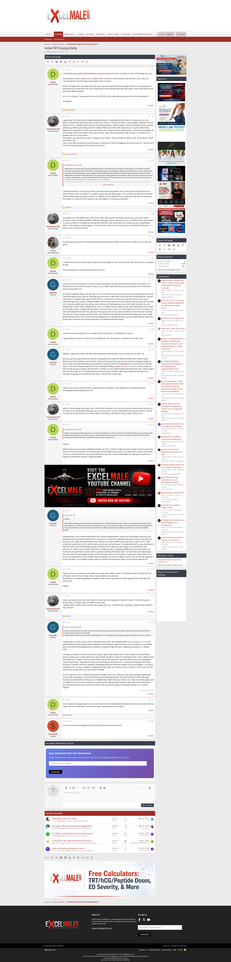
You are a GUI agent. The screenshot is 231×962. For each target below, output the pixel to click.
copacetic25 (56, 843)
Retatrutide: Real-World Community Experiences (171, 437)
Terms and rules (154, 950)
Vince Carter (145, 828)
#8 (153, 329)
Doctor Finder (113, 34)
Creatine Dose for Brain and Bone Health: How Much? (172, 465)
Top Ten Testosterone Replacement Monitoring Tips (171, 452)
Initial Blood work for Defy (64, 818)
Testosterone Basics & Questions (80, 828)
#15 (152, 596)
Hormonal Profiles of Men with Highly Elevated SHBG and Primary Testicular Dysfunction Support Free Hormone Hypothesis (172, 386)
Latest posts (163, 276)
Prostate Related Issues (169, 315)
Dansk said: (68, 515)
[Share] (149, 69)
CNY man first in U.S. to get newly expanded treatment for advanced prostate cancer (172, 304)
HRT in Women (166, 489)
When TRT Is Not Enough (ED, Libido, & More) (171, 296)
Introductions (166, 335)
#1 (153, 69)
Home (48, 34)
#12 (152, 425)
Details (146, 956)
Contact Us (175, 946)
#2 (153, 116)
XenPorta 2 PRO (106, 960)
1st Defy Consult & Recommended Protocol (72, 833)
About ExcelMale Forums (102, 928)
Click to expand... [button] (108, 184)
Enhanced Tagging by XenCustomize (116, 958)
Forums (58, 34)
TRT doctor (125, 366)
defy (147, 120)
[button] (52, 34)
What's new (69, 34)
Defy (89, 78)
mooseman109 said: (71, 165)
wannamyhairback (164, 560)
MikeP (54, 836)
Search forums (59, 39)
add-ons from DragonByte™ (110, 956)
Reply (152, 105)
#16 (152, 622)
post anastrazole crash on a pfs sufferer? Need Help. (172, 425)
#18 (152, 721)
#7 (153, 280)
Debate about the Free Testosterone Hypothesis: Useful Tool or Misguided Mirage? (171, 408)
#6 (153, 258)
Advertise (183, 946)
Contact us (143, 950)
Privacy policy (166, 950)
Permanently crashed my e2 (173, 492)
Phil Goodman (144, 835)
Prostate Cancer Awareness (172, 318)
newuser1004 (176, 560)
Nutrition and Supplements (171, 474)
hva (148, 821)
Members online (165, 555)
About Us (166, 946)
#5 (153, 238)
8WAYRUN (127, 960)
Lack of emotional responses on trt (68, 848)
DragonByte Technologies (135, 956)
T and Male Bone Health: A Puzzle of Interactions (172, 538)
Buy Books (125, 34)
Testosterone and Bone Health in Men (170, 506)
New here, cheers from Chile (173, 328)
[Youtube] (148, 920)
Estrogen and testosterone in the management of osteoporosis (173, 522)
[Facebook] (139, 920)
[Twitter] (144, 920)
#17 (152, 700)
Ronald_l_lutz (162, 562)
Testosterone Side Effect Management (83, 843)
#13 (152, 511)
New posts (48, 39)
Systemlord (55, 828)
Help (174, 950)
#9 (153, 350)
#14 (152, 569)
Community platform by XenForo (115, 954)
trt (66, 52)
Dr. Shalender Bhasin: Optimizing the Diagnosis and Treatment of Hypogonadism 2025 (171, 365)
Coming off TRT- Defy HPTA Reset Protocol (72, 840)
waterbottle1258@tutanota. (140, 843)
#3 (153, 160)
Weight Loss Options (168, 446)
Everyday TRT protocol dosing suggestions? (72, 826)
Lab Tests (90, 34)
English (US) (51, 950)
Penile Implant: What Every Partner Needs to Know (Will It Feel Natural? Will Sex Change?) (173, 284)
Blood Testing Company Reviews (78, 821)
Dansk (48, 52)
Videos (81, 34)
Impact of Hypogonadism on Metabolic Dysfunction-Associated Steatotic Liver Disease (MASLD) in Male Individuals (173, 343)
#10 (152, 384)
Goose (54, 821)
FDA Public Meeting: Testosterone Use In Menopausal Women (170, 480)
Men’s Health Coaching (142, 34)
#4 (153, 214)
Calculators (100, 34)
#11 (152, 404)
